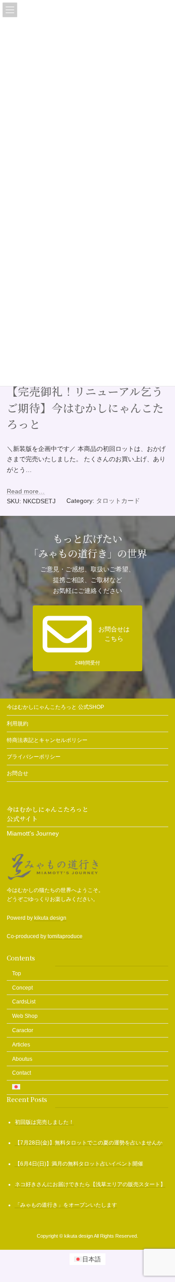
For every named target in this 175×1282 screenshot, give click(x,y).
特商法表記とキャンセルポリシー (47, 740)
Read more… (26, 491)
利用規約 (17, 723)
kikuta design (50, 918)
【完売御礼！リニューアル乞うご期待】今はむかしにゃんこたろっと (85, 407)
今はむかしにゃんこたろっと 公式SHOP (55, 707)
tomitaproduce (65, 936)
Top (16, 973)
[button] (87, 638)
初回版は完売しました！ (44, 1122)
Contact (21, 1073)
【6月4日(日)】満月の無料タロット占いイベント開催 (79, 1164)
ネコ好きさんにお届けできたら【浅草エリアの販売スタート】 (90, 1184)
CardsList (23, 1002)
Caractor (22, 1030)
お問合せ (17, 773)
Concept (22, 988)
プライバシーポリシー (34, 757)
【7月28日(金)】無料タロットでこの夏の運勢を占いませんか (88, 1143)
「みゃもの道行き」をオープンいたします (66, 1205)
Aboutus (22, 1059)
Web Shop (25, 1016)
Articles (21, 1045)
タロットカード (118, 500)
